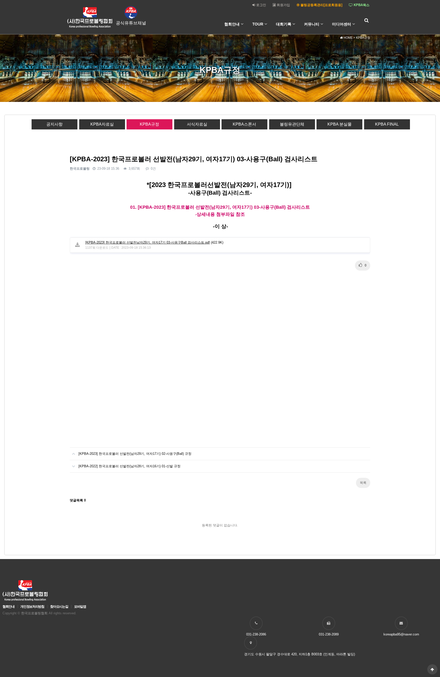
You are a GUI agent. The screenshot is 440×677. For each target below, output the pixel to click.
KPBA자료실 (102, 124)
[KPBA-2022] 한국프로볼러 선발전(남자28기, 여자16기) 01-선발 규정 (129, 466)
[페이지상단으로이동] (432, 669)
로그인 (260, 5)
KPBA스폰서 (244, 124)
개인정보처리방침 (32, 606)
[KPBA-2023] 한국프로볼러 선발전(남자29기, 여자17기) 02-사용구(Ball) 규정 (134, 454)
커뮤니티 (311, 24)
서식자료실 (197, 124)
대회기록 (283, 24)
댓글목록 (78, 500)
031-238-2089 (329, 634)
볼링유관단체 (292, 124)
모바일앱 (80, 606)
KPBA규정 (149, 124)
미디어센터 (341, 24)
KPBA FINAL (387, 124)
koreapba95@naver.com (401, 634)
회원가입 (283, 5)
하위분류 (242, 24)
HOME (348, 37)
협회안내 (232, 24)
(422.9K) (154, 242)
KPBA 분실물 (339, 124)
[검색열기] (366, 20)
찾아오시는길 (59, 606)
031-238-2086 (256, 634)
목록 (363, 483)
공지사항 (54, 124)
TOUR (257, 24)
